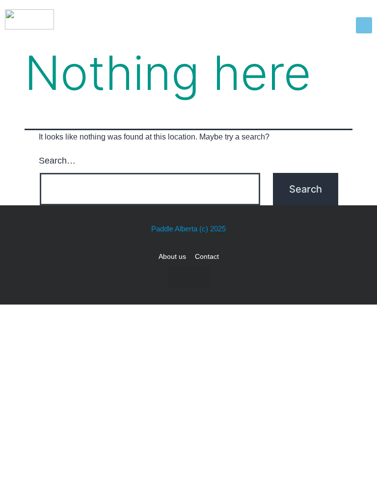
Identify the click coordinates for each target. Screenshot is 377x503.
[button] (364, 25)
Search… (57, 161)
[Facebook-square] (178, 277)
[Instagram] (199, 277)
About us (172, 256)
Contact (207, 256)
